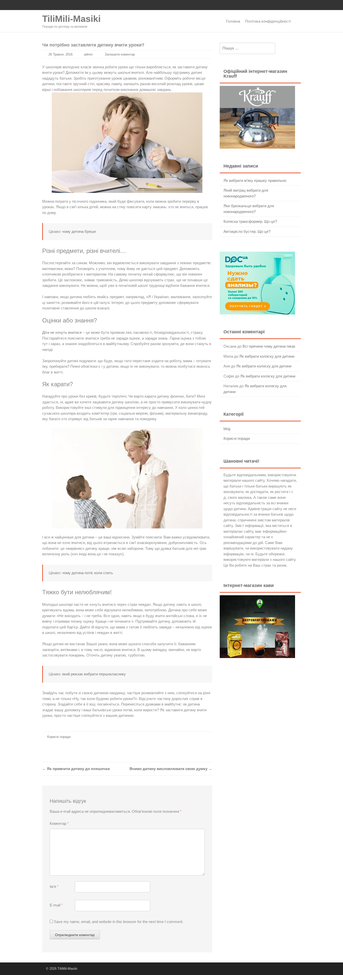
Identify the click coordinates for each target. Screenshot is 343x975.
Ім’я (54, 886)
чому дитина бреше (79, 231)
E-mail (56, 905)
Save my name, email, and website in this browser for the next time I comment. (118, 921)
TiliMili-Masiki (71, 19)
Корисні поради (59, 737)
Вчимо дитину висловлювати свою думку (171, 769)
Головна (233, 21)
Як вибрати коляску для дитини (266, 356)
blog (226, 428)
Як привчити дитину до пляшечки (76, 769)
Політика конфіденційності (268, 21)
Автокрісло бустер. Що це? (246, 231)
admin (88, 54)
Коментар (59, 823)
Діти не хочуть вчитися (62, 332)
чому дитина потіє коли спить (87, 573)
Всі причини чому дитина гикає (269, 346)
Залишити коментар (120, 54)
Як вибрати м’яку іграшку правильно (254, 180)
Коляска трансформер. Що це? (250, 221)
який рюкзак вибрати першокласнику (94, 674)
